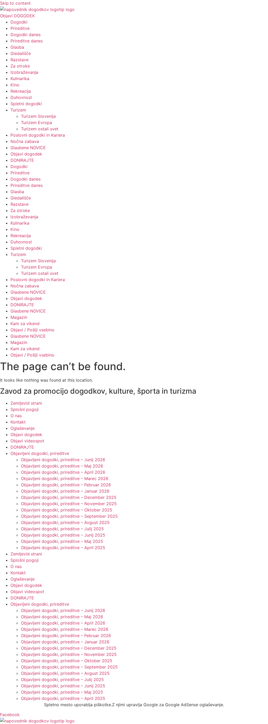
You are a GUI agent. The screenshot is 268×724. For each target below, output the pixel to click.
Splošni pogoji (24, 409)
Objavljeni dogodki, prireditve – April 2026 (63, 472)
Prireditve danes (26, 40)
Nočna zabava (24, 141)
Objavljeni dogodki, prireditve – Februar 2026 (66, 484)
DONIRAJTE (22, 160)
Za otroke (20, 66)
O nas (16, 415)
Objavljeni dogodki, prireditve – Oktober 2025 (66, 510)
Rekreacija (20, 91)
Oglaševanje (22, 428)
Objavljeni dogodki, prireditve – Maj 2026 (62, 466)
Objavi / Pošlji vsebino (32, 329)
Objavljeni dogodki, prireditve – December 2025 (68, 497)
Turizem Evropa (36, 122)
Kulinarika (19, 78)
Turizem (18, 110)
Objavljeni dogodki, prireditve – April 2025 (63, 547)
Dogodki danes (25, 34)
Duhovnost (21, 97)
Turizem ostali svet (39, 128)
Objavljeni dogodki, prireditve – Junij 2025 (63, 535)
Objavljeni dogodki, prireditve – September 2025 (69, 516)
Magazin (18, 317)
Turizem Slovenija (38, 116)
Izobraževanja (24, 72)
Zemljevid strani (26, 403)
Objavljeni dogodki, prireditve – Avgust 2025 (65, 522)
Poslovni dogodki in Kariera (37, 135)
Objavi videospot (27, 440)
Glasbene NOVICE (28, 147)
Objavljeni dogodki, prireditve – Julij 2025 (62, 528)
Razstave (19, 59)
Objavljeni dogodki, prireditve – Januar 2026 (65, 491)
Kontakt (18, 422)
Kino (14, 84)
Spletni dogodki (26, 103)
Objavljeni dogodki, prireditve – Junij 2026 (63, 459)
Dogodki (18, 22)
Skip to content (15, 3)
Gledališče (20, 53)
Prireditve (20, 28)
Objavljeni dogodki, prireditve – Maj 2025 (62, 541)
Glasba (17, 47)
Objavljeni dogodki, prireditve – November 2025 (69, 503)
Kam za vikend (25, 323)
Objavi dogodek (26, 154)
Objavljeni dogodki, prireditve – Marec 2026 (64, 478)
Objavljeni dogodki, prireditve (39, 453)
